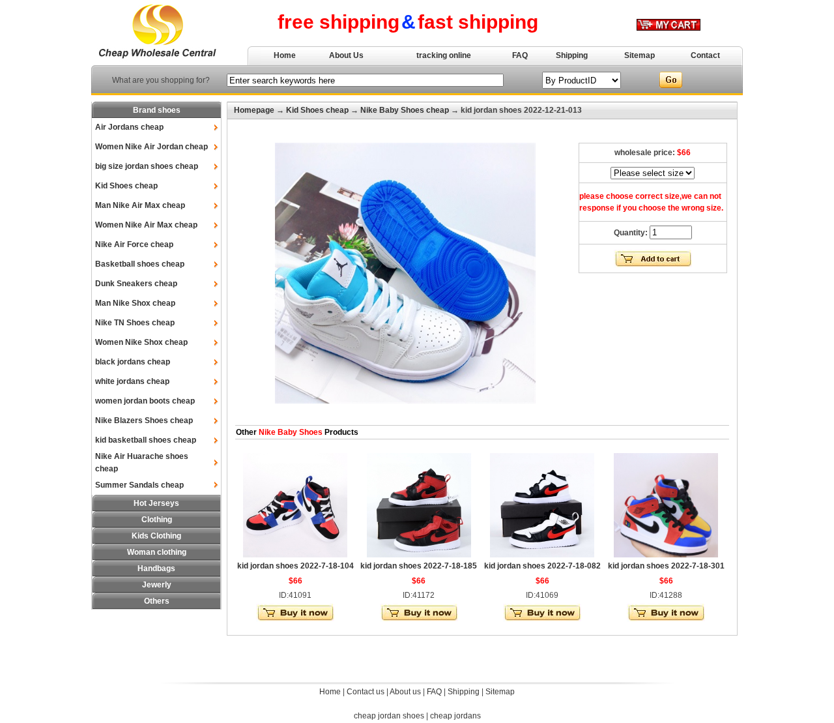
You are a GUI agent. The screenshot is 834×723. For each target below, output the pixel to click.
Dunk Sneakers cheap (136, 283)
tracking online (443, 55)
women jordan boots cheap (145, 401)
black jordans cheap (132, 361)
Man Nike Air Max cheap (140, 205)
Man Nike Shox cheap (135, 303)
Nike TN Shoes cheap (135, 322)
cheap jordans (455, 715)
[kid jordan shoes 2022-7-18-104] (295, 554)
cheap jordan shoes (389, 715)
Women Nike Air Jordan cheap (151, 146)
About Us (346, 55)
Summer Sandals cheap (139, 485)
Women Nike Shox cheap (141, 342)
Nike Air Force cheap (134, 244)
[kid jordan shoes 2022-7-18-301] (666, 554)
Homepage (254, 110)
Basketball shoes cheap (139, 264)
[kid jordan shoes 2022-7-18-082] (542, 554)
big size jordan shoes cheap (146, 166)
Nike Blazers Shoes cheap (144, 420)
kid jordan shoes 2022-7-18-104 (295, 565)
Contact (705, 55)
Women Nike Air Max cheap (146, 224)
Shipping (572, 55)
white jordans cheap (132, 381)
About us (405, 691)
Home (285, 55)
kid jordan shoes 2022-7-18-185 (418, 565)
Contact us (365, 691)
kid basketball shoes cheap (145, 440)
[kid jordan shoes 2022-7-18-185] (419, 554)
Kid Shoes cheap (126, 185)
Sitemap (639, 55)
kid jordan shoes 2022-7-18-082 (542, 565)
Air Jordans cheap (129, 127)
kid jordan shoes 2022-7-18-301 (666, 565)
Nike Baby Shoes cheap (404, 110)
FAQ (520, 55)
